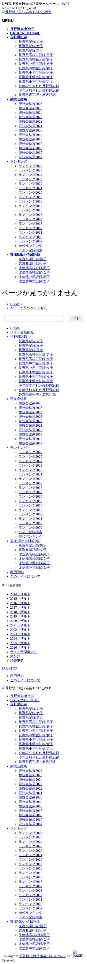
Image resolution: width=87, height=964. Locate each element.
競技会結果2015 (30, 152)
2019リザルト (20, 616)
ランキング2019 (30, 197)
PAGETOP (9, 668)
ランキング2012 (30, 228)
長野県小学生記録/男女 (36, 81)
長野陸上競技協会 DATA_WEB (42, 956)
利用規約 (17, 572)
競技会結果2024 (30, 112)
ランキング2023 (30, 179)
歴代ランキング (30, 246)
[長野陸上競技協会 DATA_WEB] (27, 12)
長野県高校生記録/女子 (36, 59)
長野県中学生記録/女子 (36, 68)
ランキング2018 (30, 201)
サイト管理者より (23, 652)
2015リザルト (20, 598)
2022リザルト (20, 629)
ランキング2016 (30, 210)
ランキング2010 (30, 237)
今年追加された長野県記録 (39, 90)
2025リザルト (20, 643)
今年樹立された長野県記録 (39, 86)
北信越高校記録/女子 (34, 272)
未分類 (15, 656)
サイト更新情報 (22, 332)
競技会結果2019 (30, 135)
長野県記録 (18, 336)
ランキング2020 (30, 192)
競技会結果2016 (30, 148)
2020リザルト (20, 621)
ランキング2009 (30, 241)
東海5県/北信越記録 (25, 541)
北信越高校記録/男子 (34, 268)
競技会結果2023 (30, 117)
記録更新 (17, 661)
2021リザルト (20, 625)
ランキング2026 (30, 166)
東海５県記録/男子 (32, 259)
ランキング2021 (30, 188)
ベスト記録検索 (30, 250)
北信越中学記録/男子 (34, 277)
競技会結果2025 (30, 108)
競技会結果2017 (30, 143)
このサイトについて (25, 576)
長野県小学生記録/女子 (36, 77)
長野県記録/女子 (31, 46)
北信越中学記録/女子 (34, 281)
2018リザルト (20, 612)
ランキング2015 (30, 214)
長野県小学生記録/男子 (36, 72)
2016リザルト (20, 603)
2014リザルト (20, 594)
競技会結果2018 (30, 139)
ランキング (18, 447)
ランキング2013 (30, 223)
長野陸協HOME (22, 696)
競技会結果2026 (30, 103)
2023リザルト (20, 634)
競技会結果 (18, 399)
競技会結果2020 (30, 130)
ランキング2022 (30, 183)
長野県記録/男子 (31, 41)
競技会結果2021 (30, 126)
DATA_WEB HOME (24, 700)
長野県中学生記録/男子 (36, 64)
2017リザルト (20, 607)
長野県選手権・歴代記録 (37, 95)
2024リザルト (20, 638)
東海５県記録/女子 (32, 263)
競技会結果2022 (30, 121)
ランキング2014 (30, 219)
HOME (15, 328)
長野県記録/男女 (31, 50)
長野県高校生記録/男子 (36, 55)
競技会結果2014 (30, 157)
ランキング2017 (30, 206)
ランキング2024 (30, 175)
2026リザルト (20, 647)
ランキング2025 (30, 170)
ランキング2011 (30, 232)
